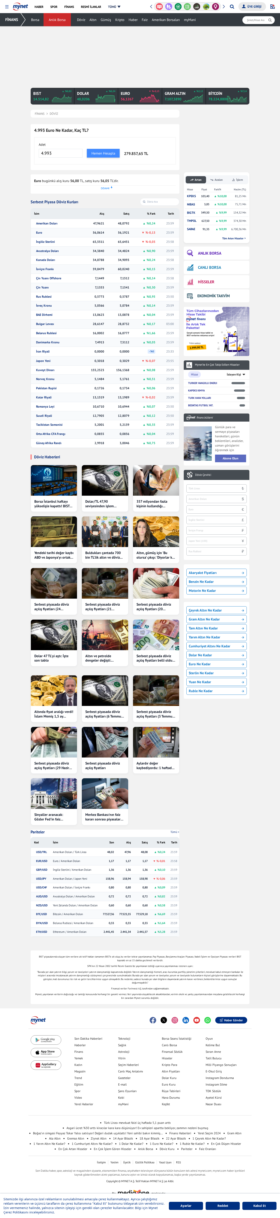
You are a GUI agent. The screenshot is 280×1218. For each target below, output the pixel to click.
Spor (77, 1091)
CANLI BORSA (209, 267)
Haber (133, 19)
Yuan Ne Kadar (200, 682)
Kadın (78, 1065)
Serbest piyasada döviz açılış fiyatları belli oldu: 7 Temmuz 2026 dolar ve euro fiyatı (154, 658)
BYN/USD (42, 923)
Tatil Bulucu (214, 1058)
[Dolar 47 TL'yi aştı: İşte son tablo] (54, 635)
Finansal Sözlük (172, 1052)
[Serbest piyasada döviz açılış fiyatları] (105, 742)
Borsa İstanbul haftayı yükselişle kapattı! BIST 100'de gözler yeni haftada (52, 503)
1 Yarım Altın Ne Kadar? (49, 1144)
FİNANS (11, 19)
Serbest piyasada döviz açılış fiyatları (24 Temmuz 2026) (51, 606)
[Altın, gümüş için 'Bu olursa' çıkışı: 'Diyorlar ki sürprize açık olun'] (156, 531)
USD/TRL (41, 852)
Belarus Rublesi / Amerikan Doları (73, 923)
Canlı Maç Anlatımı (130, 1071)
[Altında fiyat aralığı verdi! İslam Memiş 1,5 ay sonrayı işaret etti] (54, 690)
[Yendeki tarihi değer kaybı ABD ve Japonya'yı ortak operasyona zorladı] (54, 531)
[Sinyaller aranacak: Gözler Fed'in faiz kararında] (54, 793)
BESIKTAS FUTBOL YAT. (200, 405)
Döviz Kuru (167, 1149)
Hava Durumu (171, 1098)
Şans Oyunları (127, 1091)
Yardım (114, 1162)
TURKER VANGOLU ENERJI (202, 383)
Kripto (119, 19)
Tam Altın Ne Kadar (203, 628)
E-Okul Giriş (214, 1071)
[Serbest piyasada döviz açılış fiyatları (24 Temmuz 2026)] (54, 583)
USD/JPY (41, 879)
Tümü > (174, 832)
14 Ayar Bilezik (123, 1138)
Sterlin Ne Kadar (201, 673)
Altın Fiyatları (171, 1071)
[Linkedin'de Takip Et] (185, 1020)
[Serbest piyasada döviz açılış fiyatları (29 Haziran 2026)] (54, 742)
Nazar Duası (213, 1104)
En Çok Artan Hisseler (72, 1149)
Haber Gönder (233, 1020)
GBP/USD (41, 870)
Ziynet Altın (99, 1138)
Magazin (80, 1071)
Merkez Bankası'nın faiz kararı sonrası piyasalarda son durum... (104, 817)
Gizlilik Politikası (144, 1162)
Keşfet (166, 1104)
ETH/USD (41, 932)
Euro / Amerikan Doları (66, 861)
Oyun (209, 1039)
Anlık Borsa (57, 19)
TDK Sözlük (213, 1091)
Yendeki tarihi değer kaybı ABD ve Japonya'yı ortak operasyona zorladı (54, 555)
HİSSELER (206, 281)
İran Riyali (43, 351)
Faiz (145, 19)
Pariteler (38, 832)
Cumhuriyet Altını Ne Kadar (209, 646)
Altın (92, 19)
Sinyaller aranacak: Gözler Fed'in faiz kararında (48, 817)
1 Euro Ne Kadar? (161, 1144)
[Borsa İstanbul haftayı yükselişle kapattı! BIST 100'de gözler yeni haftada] (54, 480)
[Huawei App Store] (46, 1065)
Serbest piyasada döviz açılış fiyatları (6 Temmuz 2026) (104, 714)
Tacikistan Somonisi (49, 425)
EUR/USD (41, 861)
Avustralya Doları (47, 251)
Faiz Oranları (207, 1149)
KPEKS (191, 196)
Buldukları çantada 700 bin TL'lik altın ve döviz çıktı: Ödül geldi (103, 555)
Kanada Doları (45, 260)
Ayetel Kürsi (214, 1098)
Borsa (35, 19)
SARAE (191, 229)
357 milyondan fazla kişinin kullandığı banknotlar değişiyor (152, 503)
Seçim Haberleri (128, 1065)
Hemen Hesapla (103, 153)
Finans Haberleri (180, 1133)
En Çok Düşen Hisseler (226, 1144)
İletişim (101, 1162)
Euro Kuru (169, 1084)
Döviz (81, 19)
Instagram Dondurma (220, 1078)
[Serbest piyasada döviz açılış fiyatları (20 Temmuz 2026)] (156, 583)
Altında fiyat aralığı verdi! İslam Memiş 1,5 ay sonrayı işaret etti (53, 714)
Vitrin (122, 1058)
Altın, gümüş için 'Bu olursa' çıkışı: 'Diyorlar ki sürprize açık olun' (154, 555)
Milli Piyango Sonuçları (221, 1065)
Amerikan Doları (47, 223)
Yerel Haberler (83, 1104)
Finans (78, 1052)
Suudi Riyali (44, 416)
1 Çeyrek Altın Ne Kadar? (209, 1138)
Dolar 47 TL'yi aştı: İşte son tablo (51, 658)
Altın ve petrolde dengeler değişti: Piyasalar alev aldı (99, 658)
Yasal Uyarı (165, 1162)
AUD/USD (41, 896)
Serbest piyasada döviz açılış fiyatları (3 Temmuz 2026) (155, 714)
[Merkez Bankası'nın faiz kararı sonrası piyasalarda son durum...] (105, 793)
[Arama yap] (232, 6)
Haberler (80, 1045)
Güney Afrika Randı (48, 443)
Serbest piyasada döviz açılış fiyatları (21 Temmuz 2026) (102, 606)
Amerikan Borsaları (166, 19)
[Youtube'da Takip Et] (196, 1020)
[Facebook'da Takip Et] (153, 1020)
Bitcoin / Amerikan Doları (68, 914)
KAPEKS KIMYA (196, 390)
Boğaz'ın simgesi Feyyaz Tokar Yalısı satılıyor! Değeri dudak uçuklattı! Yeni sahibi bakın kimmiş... (98, 1133)
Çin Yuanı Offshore (48, 278)
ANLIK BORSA (209, 253)
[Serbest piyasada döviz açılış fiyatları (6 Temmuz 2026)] (105, 690)
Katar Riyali (44, 397)
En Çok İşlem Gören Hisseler (112, 1149)
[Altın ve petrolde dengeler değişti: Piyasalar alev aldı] (105, 635)
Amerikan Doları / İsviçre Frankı (71, 887)
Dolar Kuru (169, 1078)
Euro (39, 233)
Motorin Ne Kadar (202, 590)
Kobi (121, 1098)
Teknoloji (124, 1039)
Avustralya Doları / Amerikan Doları (74, 896)
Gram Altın (234, 1133)
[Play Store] (46, 1040)
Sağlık (122, 1045)
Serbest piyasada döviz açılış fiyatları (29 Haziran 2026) (53, 765)
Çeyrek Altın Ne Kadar (205, 610)
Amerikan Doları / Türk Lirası (69, 852)
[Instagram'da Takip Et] (175, 1020)
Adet (42, 144)
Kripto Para (169, 1065)
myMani (190, 19)
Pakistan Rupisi (46, 388)
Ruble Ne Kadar (201, 691)
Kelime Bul (213, 1045)
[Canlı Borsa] (196, 6)
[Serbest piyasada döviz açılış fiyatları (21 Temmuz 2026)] (105, 583)
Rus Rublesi (44, 297)
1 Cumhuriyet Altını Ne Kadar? (92, 1144)
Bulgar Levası (45, 324)
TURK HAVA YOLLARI (199, 398)
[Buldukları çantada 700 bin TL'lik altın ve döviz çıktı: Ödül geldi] (105, 531)
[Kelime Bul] (187, 6)
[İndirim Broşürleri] (168, 6)
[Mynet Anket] (159, 6)
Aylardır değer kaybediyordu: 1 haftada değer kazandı (154, 765)
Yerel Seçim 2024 (209, 1133)
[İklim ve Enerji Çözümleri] (206, 6)
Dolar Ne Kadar (200, 655)
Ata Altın (55, 1138)
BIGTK (191, 213)
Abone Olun (230, 458)
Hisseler (167, 1058)
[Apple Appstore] (46, 1052)
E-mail (122, 1084)
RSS (178, 1162)
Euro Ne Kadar (200, 664)
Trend (78, 1078)
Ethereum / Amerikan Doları (69, 932)
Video (78, 1098)
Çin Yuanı (42, 287)
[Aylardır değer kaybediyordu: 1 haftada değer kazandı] (156, 742)
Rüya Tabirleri (171, 1091)
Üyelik (127, 1162)
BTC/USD (41, 914)
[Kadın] (215, 6)
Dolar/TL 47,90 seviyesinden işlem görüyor (99, 503)
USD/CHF (41, 887)
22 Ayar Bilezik (176, 1138)
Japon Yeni (43, 361)
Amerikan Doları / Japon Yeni (70, 879)
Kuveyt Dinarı (45, 370)
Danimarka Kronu (48, 342)
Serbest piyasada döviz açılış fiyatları (102, 765)
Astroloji (124, 1052)
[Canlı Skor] (178, 6)
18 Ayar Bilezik (149, 1138)
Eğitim (78, 1084)
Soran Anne (213, 1052)
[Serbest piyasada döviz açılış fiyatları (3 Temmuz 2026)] (156, 690)
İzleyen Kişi (234, 374)
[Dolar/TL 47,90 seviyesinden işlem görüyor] (105, 480)
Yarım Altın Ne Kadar (204, 637)
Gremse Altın (75, 1138)
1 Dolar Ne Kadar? (131, 1144)
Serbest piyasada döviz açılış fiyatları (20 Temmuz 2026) (153, 606)
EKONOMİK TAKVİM (213, 295)
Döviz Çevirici (203, 475)
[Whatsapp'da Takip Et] (207, 1020)
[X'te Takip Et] (164, 1020)
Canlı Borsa (169, 1045)
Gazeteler (124, 1078)
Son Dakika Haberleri (88, 1039)
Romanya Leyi (45, 406)
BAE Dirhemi (44, 315)
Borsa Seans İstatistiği (176, 1039)
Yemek (78, 1058)
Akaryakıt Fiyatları (203, 572)
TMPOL (191, 221)
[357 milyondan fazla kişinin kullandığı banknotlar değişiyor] (156, 480)
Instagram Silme (216, 1084)
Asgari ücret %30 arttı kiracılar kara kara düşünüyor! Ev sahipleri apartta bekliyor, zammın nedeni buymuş (137, 1128)
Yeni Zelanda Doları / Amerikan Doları (75, 905)
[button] (7, 7)
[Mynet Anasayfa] (20, 5)
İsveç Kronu (44, 306)
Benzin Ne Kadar (201, 581)
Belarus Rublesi (46, 333)
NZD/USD (41, 905)
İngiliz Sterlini (45, 242)
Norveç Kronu (45, 379)
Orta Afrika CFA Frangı (50, 434)
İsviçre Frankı (45, 269)
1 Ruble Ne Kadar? (192, 1144)
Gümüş (106, 19)
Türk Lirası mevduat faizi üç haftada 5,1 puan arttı (137, 1123)
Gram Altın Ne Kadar (204, 619)
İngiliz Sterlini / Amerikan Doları (72, 870)
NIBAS (191, 204)
